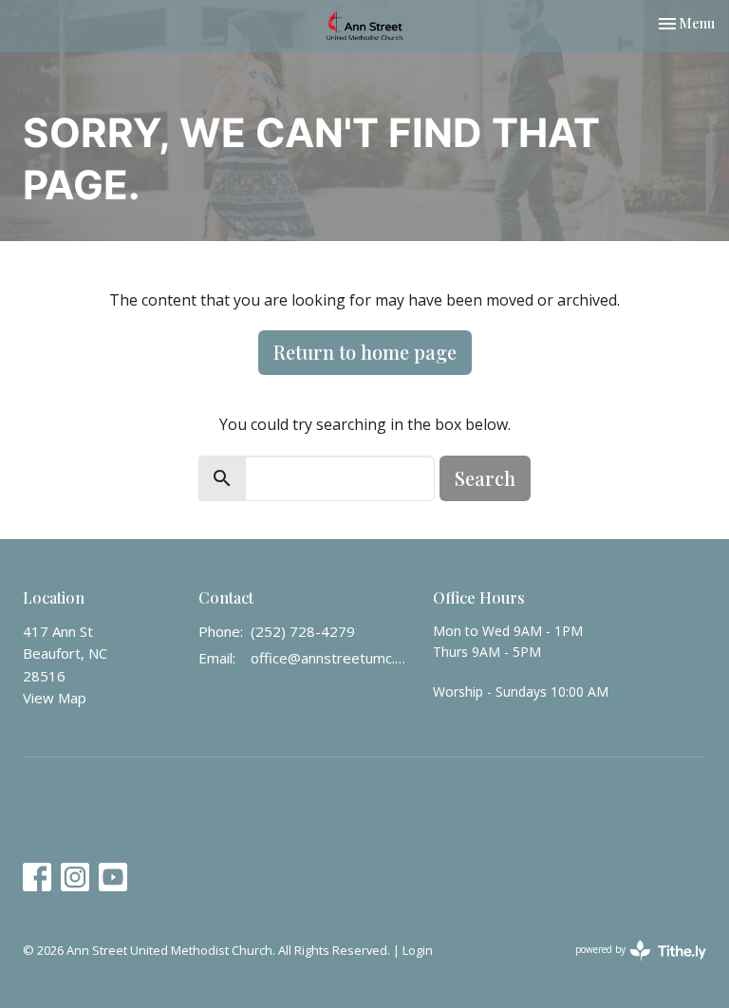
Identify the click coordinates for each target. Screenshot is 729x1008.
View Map (54, 697)
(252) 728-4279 (303, 631)
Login (417, 950)
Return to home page (365, 351)
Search (485, 478)
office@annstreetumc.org (332, 657)
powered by (630, 965)
